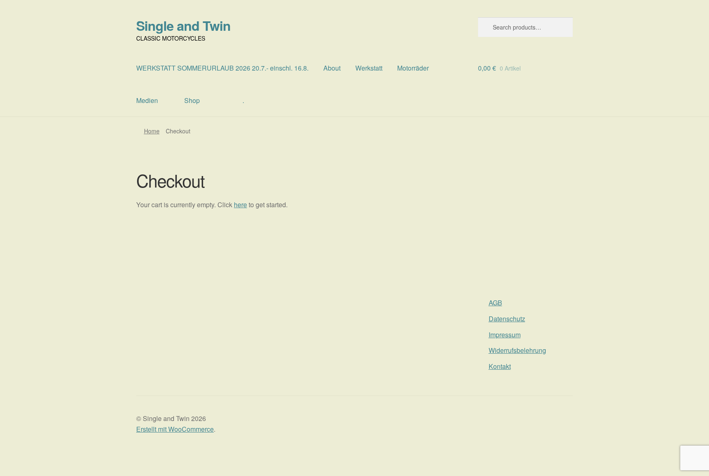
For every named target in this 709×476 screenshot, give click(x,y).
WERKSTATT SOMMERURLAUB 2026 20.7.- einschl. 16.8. (222, 68)
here (240, 204)
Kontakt (500, 366)
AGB (495, 302)
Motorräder (413, 68)
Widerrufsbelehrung (517, 350)
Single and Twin (183, 25)
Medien (147, 100)
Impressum (505, 334)
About (332, 68)
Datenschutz (507, 318)
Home (152, 131)
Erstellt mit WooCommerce (175, 429)
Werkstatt (368, 68)
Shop (192, 100)
